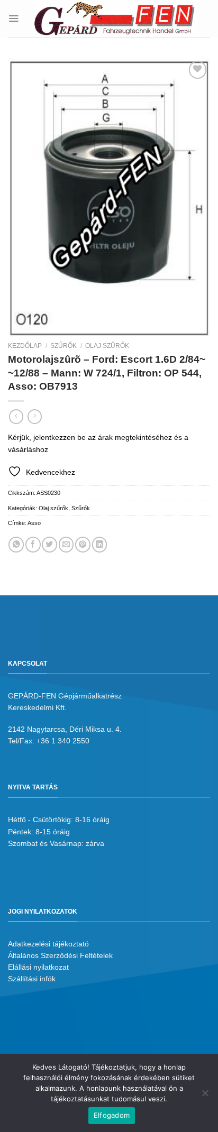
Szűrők (63, 345)
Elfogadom (112, 1115)
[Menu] (13, 18)
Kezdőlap (25, 345)
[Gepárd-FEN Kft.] (114, 18)
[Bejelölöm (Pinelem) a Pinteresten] (82, 544)
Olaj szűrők (107, 345)
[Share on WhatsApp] (16, 544)
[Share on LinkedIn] (99, 544)
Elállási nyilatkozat (38, 967)
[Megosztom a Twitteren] (49, 544)
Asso (34, 523)
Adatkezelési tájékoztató (48, 944)
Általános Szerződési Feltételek (60, 955)
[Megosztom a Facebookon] (33, 544)
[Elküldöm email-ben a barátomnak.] (66, 544)
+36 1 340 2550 (63, 741)
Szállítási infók (32, 978)
